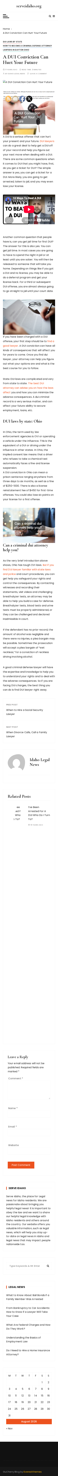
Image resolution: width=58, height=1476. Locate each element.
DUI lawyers (47, 141)
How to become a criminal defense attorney (27, 45)
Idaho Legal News (16, 74)
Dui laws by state (12, 41)
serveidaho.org (28, 6)
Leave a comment (38, 74)
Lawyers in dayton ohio (16, 49)
